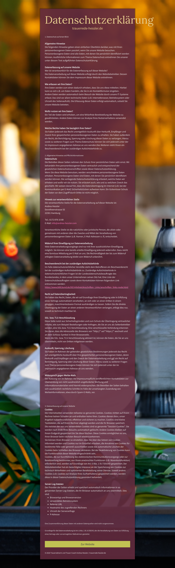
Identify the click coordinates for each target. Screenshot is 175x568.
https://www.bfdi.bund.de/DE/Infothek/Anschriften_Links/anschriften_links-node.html (86, 287)
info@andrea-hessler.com (64, 223)
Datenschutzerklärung (99, 19)
